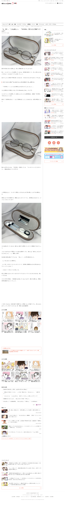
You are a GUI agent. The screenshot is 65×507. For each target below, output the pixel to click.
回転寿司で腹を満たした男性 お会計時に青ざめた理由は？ (15, 389)
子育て (39, 0)
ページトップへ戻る (54, 161)
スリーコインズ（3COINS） (7, 438)
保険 (15, 24)
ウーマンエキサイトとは (27, 494)
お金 (12, 24)
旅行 (30, 438)
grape (8, 32)
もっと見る (21, 487)
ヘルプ (41, 494)
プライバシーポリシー (25, 496)
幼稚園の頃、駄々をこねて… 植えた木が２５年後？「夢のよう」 (16, 398)
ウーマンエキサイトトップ (50, 3)
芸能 (37, 24)
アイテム (24, 24)
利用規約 (18, 496)
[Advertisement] (32, 14)
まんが (51, 0)
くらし (42, 0)
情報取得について (40, 496)
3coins (26, 438)
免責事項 (47, 496)
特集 (45, 29)
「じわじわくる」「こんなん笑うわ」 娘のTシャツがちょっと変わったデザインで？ (20, 396)
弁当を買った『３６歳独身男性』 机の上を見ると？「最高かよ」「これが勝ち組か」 (20, 401)
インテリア (19, 24)
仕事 (9, 24)
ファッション (41, 24)
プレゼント (56, 0)
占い (53, 0)
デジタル (54, 24)
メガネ (16, 438)
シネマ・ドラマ (48, 24)
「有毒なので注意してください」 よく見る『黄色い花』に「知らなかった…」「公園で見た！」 (21, 393)
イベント (33, 24)
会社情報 (13, 496)
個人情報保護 (33, 496)
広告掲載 (51, 496)
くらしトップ (5, 24)
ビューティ (48, 0)
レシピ (45, 0)
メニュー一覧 (61, 0)
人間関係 (29, 24)
